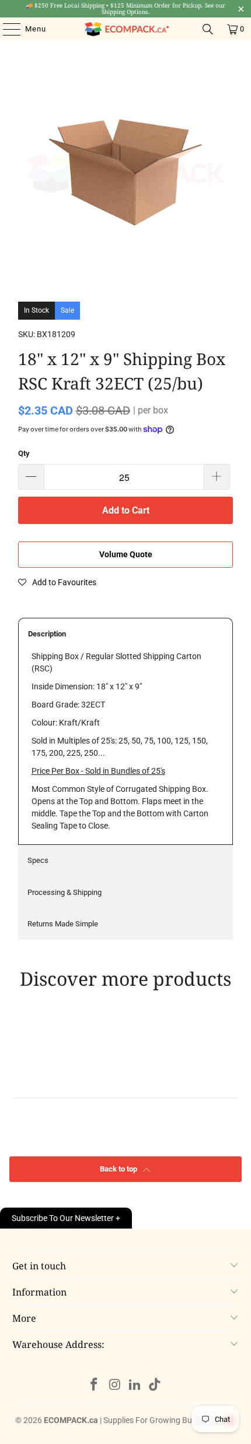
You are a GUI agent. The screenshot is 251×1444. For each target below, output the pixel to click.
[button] (57, 582)
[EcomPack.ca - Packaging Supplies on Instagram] (115, 1385)
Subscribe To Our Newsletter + (66, 1218)
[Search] (208, 29)
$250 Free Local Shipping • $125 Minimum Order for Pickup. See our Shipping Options (125, 8)
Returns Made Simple (62, 923)
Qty (24, 453)
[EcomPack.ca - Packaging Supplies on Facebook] (94, 1385)
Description (47, 633)
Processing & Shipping (64, 892)
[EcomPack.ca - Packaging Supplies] (126, 29)
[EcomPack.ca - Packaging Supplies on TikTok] (155, 1385)
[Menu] (6, 29)
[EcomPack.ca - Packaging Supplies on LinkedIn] (135, 1385)
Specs (37, 860)
